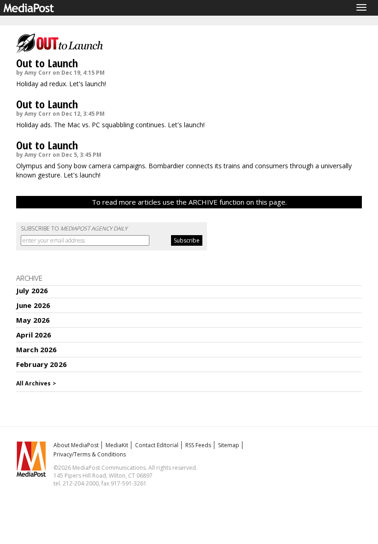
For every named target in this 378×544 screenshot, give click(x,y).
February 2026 (41, 364)
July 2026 (32, 290)
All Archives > (36, 383)
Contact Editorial (156, 445)
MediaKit (117, 445)
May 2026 (33, 320)
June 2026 (33, 305)
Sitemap (228, 445)
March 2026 (36, 349)
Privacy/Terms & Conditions (89, 454)
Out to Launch (47, 63)
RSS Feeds (198, 445)
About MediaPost (76, 445)
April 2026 (34, 334)
